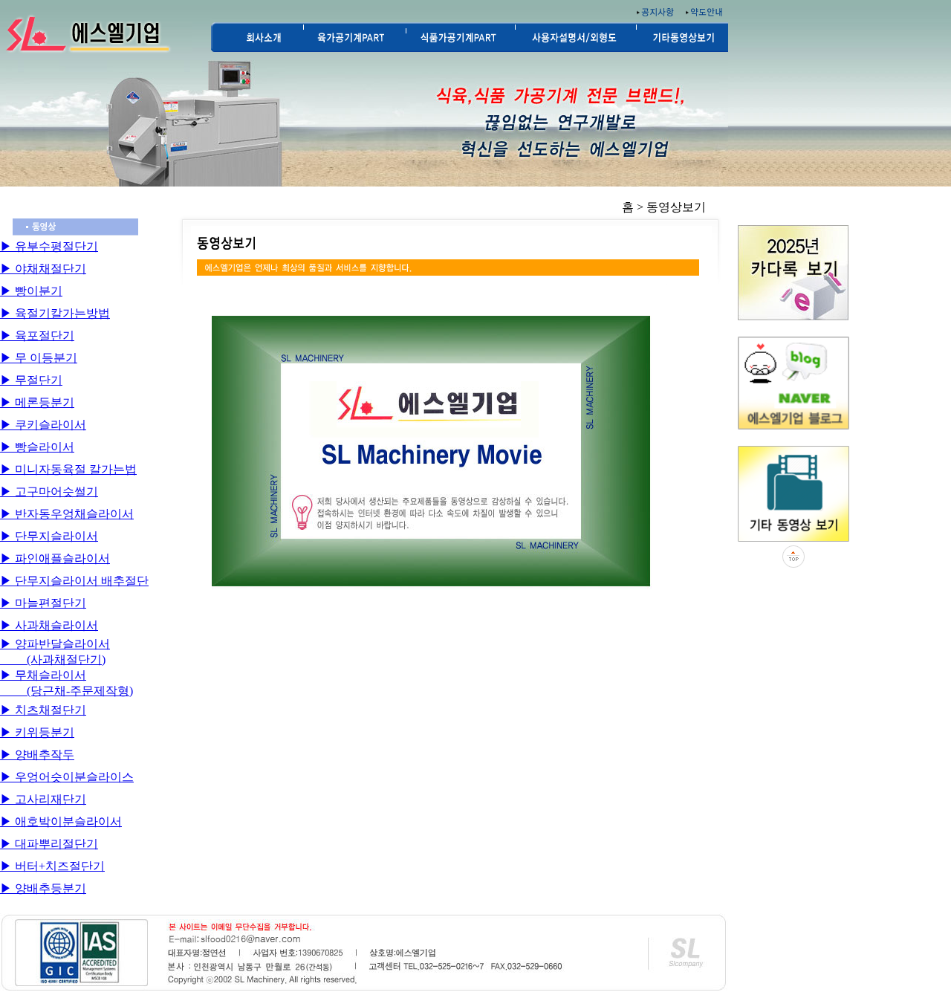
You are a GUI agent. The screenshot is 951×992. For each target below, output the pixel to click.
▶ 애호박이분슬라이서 (61, 821)
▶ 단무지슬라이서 (49, 536)
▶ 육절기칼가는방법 (55, 313)
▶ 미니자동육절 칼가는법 (68, 469)
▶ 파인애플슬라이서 (55, 558)
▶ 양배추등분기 (43, 888)
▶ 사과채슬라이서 (49, 625)
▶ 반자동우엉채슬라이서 (67, 514)
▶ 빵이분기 (31, 291)
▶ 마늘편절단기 (43, 603)
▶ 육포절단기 (37, 335)
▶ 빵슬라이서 (37, 447)
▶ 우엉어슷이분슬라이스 (67, 777)
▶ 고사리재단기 (43, 799)
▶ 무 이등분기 (38, 357)
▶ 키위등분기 (37, 732)
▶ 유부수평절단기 (49, 246)
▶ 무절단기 (31, 380)
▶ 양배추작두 (37, 754)
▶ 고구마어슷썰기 (49, 491)
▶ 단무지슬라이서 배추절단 (74, 580)
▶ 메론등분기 (37, 402)
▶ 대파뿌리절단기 (49, 843)
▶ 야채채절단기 (43, 268)
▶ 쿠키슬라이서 (43, 424)
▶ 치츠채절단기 (43, 710)
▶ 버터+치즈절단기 (52, 866)
